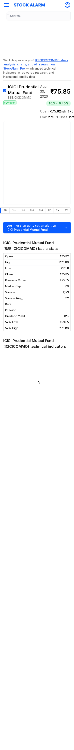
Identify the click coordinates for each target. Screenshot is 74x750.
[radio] (5, 210)
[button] (6, 5)
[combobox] (39, 16)
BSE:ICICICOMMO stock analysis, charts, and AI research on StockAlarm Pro (35, 64)
